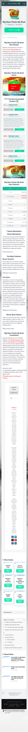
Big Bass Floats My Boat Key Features (14, 629)
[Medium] (15, 537)
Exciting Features (9, 637)
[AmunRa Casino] (6, 115)
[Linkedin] (15, 543)
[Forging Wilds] (8, 591)
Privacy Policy (11, 705)
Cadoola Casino (13, 104)
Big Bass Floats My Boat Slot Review (14, 622)
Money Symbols (11, 639)
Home (4, 37)
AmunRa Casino (13, 114)
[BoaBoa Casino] (6, 156)
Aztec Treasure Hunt (19, 596)
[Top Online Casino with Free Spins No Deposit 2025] (7, 676)
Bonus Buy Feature (9, 645)
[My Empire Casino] (6, 136)
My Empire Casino (14, 136)
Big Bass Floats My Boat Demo (12, 624)
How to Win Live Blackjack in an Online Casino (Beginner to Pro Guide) (18, 659)
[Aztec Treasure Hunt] (20, 591)
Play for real (13, 30)
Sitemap (18, 705)
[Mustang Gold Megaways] (8, 575)
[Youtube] (15, 540)
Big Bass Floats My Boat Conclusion (13, 647)
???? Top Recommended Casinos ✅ (14, 627)
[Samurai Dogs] (8, 562)
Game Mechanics (9, 635)
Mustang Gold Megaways (8, 580)
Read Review (8, 109)
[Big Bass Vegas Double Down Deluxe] (20, 575)
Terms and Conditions (14, 704)
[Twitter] (12, 540)
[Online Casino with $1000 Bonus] (7, 666)
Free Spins (9, 642)
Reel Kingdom (19, 24)
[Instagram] (12, 537)
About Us (22, 704)
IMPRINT (6, 704)
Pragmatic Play (11, 24)
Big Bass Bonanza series (17, 340)
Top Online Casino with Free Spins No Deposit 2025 (17, 678)
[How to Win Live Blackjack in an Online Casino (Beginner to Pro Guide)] (7, 656)
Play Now (19, 109)
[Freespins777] (14, 3)
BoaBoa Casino (13, 156)
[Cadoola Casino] (6, 105)
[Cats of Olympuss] (20, 562)
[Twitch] (12, 543)
